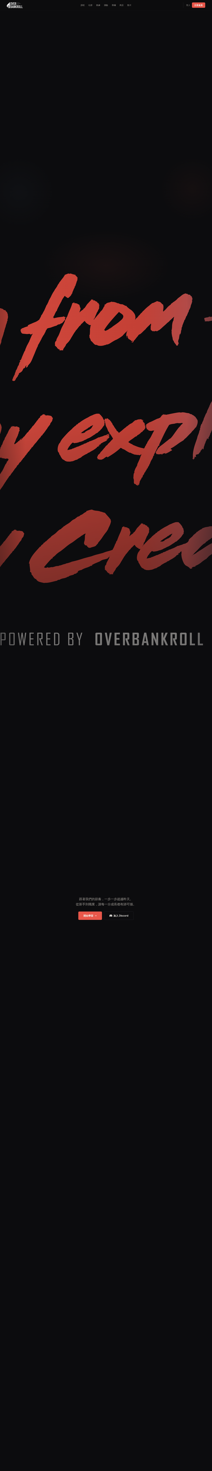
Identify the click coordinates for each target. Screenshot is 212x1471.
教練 (98, 5)
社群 (90, 5)
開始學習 (88, 915)
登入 (188, 5)
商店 (122, 5)
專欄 (114, 5)
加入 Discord (120, 915)
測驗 (106, 5)
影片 (129, 5)
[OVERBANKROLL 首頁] (15, 5)
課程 (83, 5)
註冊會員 (199, 5)
